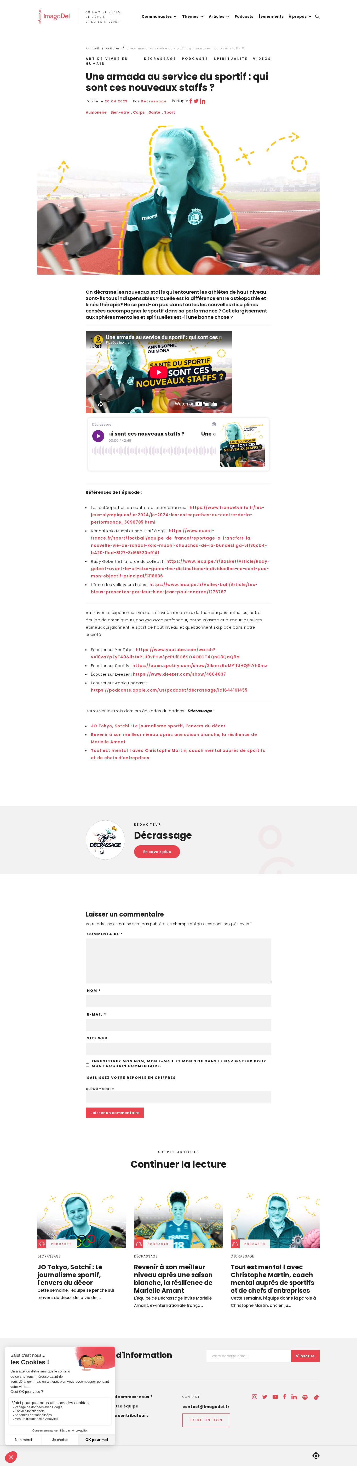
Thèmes (190, 16)
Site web (97, 1038)
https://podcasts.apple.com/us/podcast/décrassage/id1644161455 (169, 690)
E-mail (96, 1014)
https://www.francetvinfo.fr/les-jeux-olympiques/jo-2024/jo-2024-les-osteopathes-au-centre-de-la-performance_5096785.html (177, 515)
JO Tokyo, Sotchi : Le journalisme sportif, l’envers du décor (158, 726)
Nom (94, 990)
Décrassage (160, 58)
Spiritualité (231, 58)
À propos (298, 16)
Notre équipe (124, 1406)
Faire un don (206, 1420)
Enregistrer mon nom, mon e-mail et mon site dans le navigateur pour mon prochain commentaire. (179, 1063)
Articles (216, 16)
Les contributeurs (129, 1415)
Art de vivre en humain (107, 61)
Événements (271, 16)
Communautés (157, 16)
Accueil (93, 48)
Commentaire (105, 934)
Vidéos (262, 58)
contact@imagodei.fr (205, 1406)
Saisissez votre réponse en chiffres (131, 1077)
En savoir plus (157, 851)
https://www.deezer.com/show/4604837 (179, 674)
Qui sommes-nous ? (131, 1396)
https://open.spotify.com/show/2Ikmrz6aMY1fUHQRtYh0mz (200, 665)
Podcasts (244, 16)
